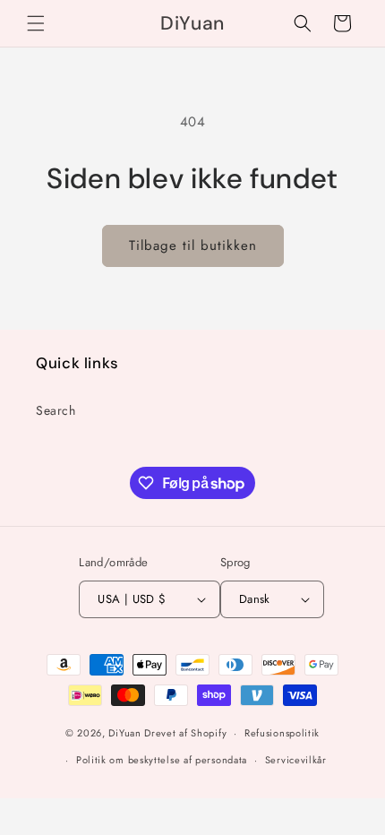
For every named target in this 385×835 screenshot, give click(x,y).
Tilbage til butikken (193, 245)
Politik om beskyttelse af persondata (161, 760)
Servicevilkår (296, 760)
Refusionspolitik (282, 733)
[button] (36, 23)
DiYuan (124, 733)
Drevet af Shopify (185, 733)
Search (56, 410)
